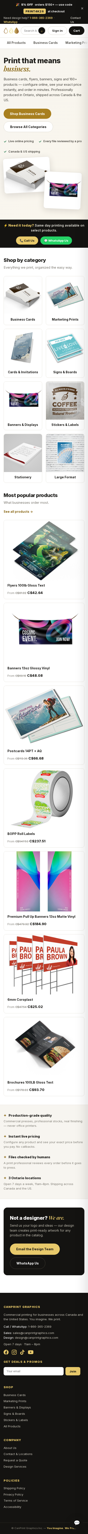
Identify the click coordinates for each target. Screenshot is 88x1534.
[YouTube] (30, 1352)
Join (72, 1371)
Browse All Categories (28, 127)
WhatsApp (11, 22)
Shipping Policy (14, 1488)
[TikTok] (22, 1352)
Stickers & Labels (16, 1420)
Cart (76, 30)
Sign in (57, 30)
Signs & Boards (14, 1413)
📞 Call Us (27, 240)
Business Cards (45, 43)
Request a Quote (15, 1460)
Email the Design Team (34, 1249)
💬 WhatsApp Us (56, 240)
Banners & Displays (17, 1407)
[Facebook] (6, 1352)
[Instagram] (14, 1352)
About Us (10, 1448)
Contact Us (75, 20)
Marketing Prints (15, 1401)
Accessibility (12, 1507)
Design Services (15, 1466)
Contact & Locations (18, 1454)
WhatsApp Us (27, 1263)
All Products (16, 43)
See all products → (18, 511)
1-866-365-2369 (41, 18)
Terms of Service (16, 1500)
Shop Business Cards (27, 114)
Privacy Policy (13, 1494)
